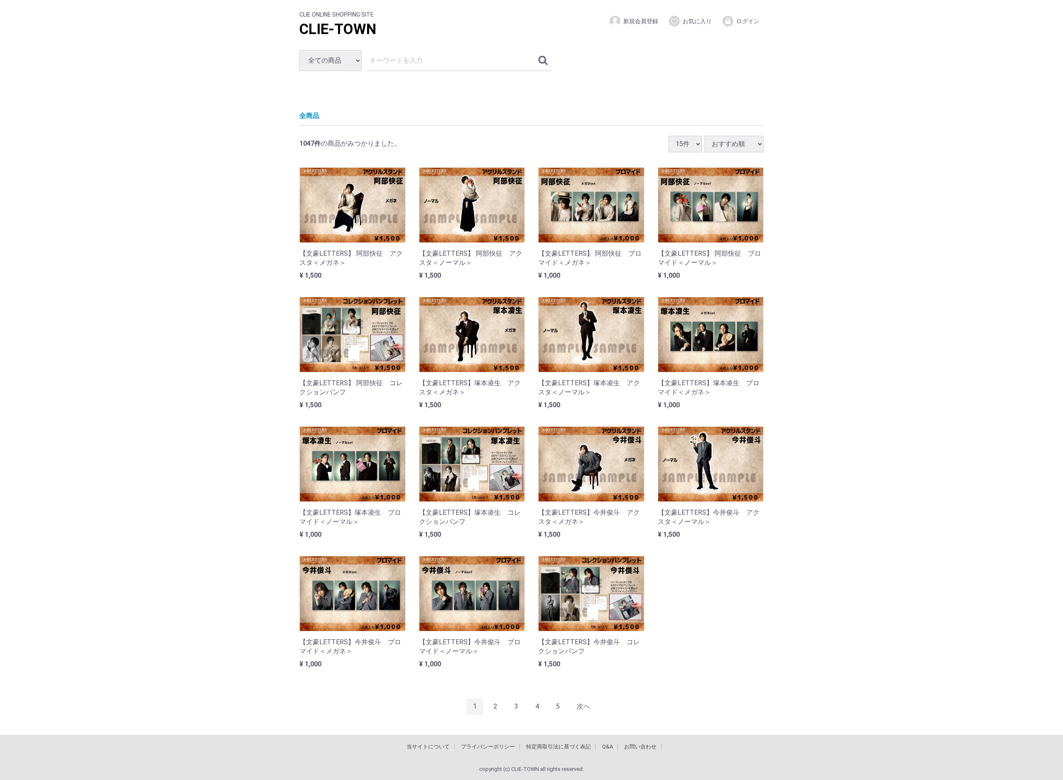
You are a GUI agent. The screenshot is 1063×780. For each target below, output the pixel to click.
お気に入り (697, 21)
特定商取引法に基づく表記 (558, 746)
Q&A (607, 746)
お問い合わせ (640, 746)
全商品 (309, 116)
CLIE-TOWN (337, 29)
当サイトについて (428, 746)
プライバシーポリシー (488, 746)
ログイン (747, 21)
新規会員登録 (640, 21)
